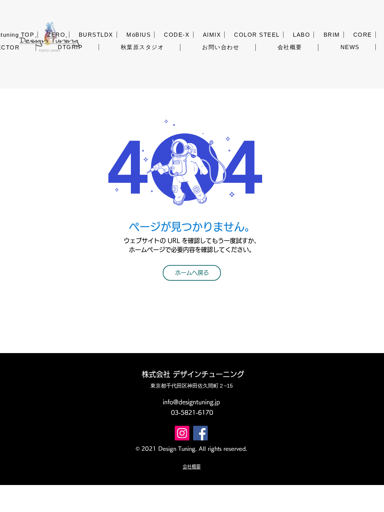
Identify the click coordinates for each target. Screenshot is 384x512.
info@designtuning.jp (191, 402)
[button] (56, 34)
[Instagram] (182, 433)
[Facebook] (200, 433)
